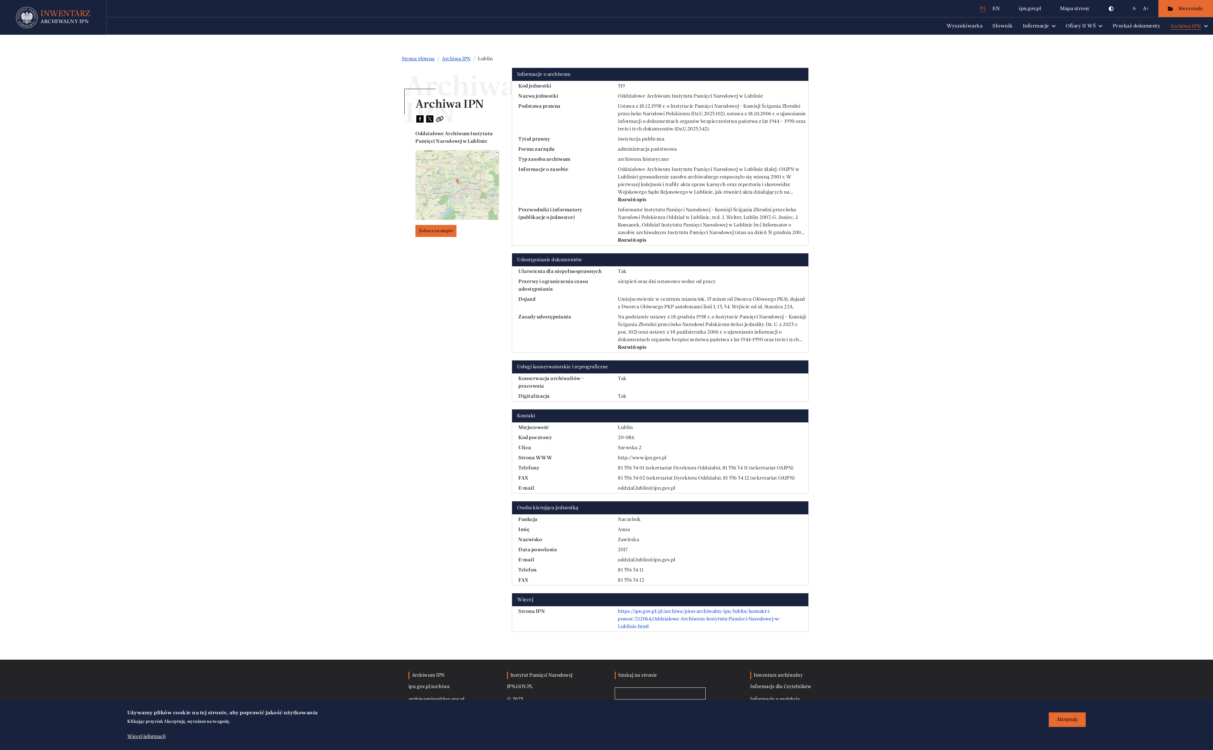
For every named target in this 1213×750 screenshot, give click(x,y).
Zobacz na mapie (436, 231)
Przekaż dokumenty (1137, 25)
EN (996, 8)
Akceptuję (1067, 719)
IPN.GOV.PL (520, 686)
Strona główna (418, 58)
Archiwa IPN (456, 58)
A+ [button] (1146, 8)
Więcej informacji (146, 736)
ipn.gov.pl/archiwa (429, 686)
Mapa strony (1075, 8)
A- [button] (1134, 8)
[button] (1111, 8)
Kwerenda (1191, 8)
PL (983, 8)
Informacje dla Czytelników (780, 686)
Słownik (1003, 25)
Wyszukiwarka (964, 25)
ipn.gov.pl (1030, 8)
